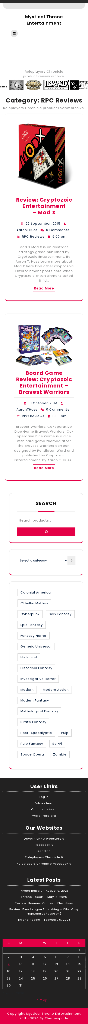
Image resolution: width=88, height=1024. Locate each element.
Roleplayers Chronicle (42, 857)
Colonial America (36, 592)
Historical (29, 657)
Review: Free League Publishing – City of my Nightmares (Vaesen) (44, 911)
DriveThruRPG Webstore (43, 839)
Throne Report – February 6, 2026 (44, 920)
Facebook (43, 845)
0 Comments (57, 230)
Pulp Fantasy (32, 743)
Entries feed (44, 803)
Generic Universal (36, 646)
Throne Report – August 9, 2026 (44, 891)
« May (42, 999)
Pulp (65, 733)
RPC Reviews (33, 236)
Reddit (43, 851)
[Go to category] (71, 560)
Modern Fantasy (35, 700)
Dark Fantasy (60, 614)
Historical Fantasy (36, 668)
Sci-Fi (57, 743)
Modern (27, 689)
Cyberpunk (30, 614)
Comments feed (44, 809)
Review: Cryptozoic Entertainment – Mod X (44, 206)
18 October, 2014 (42, 403)
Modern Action (56, 689)
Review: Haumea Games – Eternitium (44, 903)
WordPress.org (44, 816)
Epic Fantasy (32, 625)
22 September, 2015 (43, 223)
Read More (44, 288)
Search (46, 503)
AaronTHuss (26, 230)
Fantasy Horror (34, 635)
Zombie (60, 754)
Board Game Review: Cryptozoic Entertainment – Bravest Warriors (44, 382)
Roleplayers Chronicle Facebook (43, 864)
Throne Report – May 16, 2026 (44, 897)
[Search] (46, 531)
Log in (44, 797)
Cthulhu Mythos (34, 603)
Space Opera (32, 754)
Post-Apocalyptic (36, 733)
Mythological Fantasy (39, 711)
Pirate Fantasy (33, 722)
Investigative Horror (38, 679)
